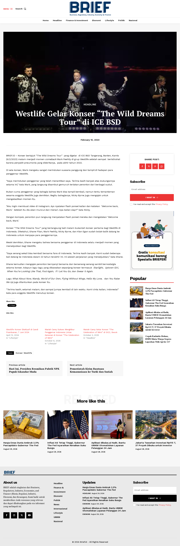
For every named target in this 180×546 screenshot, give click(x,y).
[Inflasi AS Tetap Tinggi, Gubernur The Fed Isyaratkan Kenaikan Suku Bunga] (136, 303)
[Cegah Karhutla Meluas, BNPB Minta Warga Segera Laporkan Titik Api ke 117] (136, 339)
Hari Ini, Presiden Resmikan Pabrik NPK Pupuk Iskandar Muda (34, 370)
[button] (21, 9)
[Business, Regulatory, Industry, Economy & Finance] (23, 473)
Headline (90, 104)
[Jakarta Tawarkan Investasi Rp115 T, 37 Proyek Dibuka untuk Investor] (136, 327)
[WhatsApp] (161, 166)
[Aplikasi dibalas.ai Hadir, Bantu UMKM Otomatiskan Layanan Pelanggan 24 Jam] (136, 314)
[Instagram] (14, 515)
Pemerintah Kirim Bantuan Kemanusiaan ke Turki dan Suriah (91, 370)
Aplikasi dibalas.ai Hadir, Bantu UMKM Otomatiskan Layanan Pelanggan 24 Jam (158, 315)
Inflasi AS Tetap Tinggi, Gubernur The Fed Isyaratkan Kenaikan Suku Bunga (159, 303)
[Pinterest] (155, 166)
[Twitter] (148, 166)
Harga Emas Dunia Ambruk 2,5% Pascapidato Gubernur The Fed (158, 291)
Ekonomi (86, 504)
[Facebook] (142, 166)
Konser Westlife (24, 353)
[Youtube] (29, 515)
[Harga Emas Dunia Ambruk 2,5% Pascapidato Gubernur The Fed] (136, 290)
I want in (150, 197)
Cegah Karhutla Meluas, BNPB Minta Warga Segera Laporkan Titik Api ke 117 (158, 339)
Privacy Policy (162, 204)
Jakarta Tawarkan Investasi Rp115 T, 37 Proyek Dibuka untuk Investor (158, 327)
